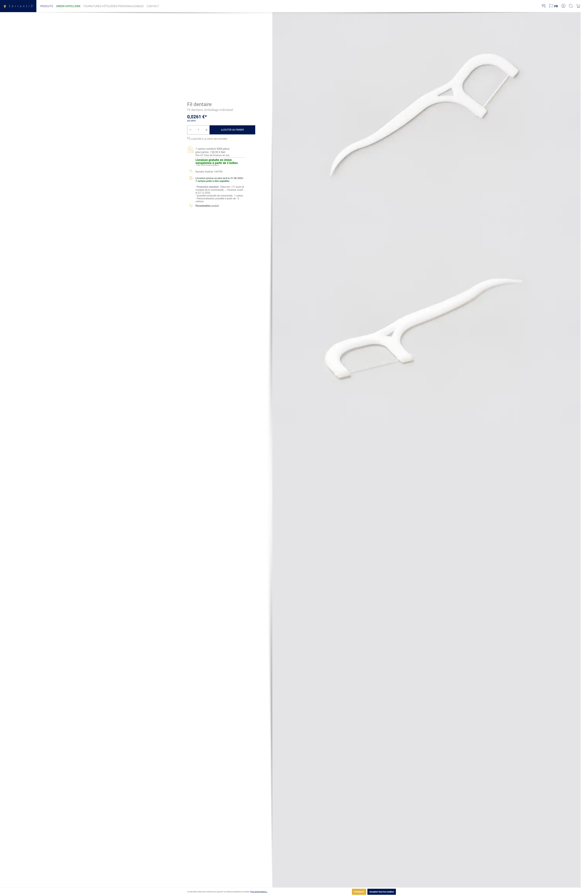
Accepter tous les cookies (381, 892)
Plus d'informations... (259, 892)
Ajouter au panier (232, 129)
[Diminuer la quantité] (190, 129)
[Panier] (578, 6)
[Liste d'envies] (544, 6)
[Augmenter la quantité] (206, 129)
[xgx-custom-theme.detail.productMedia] (426, 115)
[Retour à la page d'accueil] (18, 6)
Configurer (359, 892)
